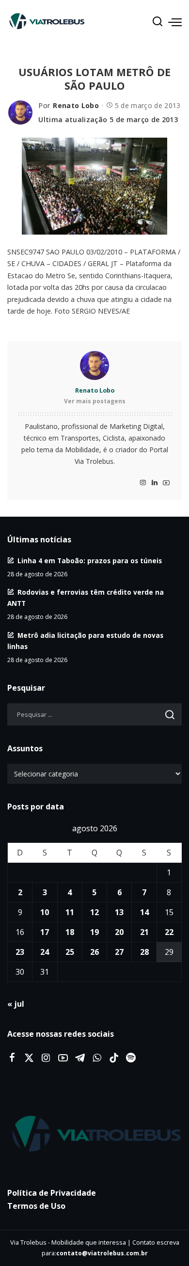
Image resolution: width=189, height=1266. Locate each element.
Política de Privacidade (51, 1192)
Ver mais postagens (95, 401)
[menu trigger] (175, 22)
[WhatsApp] (97, 1058)
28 (144, 952)
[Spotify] (131, 1058)
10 (44, 912)
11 (69, 912)
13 (119, 912)
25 (69, 952)
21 (144, 932)
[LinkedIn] (154, 483)
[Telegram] (80, 1058)
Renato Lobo (76, 105)
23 (20, 952)
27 (119, 952)
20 (119, 932)
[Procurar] (157, 22)
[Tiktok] (114, 1058)
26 (94, 952)
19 (94, 932)
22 (169, 932)
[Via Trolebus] (94, 1134)
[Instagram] (143, 483)
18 (69, 932)
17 (44, 932)
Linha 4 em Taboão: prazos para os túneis (89, 560)
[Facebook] (12, 1058)
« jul (15, 1003)
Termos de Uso (36, 1206)
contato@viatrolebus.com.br (102, 1253)
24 (44, 952)
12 (94, 912)
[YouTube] (166, 483)
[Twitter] (29, 1058)
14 (144, 912)
